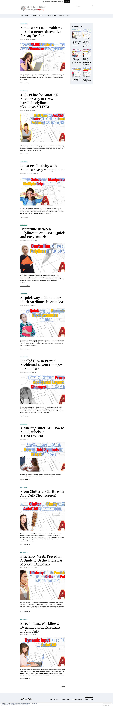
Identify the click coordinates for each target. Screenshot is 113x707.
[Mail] (92, 697)
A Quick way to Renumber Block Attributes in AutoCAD (42, 300)
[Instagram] (88, 697)
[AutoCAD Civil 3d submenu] (43, 15)
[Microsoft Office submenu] (56, 15)
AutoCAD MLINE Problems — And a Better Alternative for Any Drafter (41, 31)
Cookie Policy (26, 704)
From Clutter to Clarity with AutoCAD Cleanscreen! (42, 493)
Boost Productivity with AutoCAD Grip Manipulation (42, 168)
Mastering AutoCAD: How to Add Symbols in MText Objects (42, 432)
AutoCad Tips (23, 23)
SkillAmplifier (26, 699)
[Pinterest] (86, 697)
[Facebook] (90, 697)
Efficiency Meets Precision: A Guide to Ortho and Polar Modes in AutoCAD (41, 560)
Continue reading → (25, 83)
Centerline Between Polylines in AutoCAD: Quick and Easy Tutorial (42, 233)
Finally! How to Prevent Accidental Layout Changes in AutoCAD (41, 365)
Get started (67, 1)
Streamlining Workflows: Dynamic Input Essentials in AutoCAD (40, 627)
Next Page (62, 686)
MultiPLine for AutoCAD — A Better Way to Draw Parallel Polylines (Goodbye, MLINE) (41, 100)
